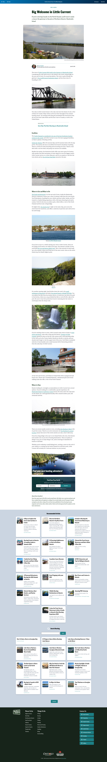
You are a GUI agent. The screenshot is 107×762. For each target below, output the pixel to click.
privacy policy (64, 488)
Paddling (39, 729)
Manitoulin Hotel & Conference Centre (42, 392)
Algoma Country (28, 713)
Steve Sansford (41, 65)
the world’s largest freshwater (46, 78)
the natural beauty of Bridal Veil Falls (61, 293)
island (56, 78)
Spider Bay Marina (37, 143)
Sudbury (27, 722)
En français (96, 1)
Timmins (27, 731)
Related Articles (41, 123)
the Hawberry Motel (66, 429)
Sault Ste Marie (86, 728)
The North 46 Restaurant (38, 194)
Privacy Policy (64, 758)
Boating (55, 7)
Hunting (39, 722)
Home (9, 1)
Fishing (38, 720)
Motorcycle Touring (41, 724)
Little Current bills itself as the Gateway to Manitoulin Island (55, 72)
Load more (54, 701)
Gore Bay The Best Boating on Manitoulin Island (53, 126)
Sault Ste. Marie (28, 720)
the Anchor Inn (45, 207)
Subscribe (103, 1)
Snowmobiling (40, 733)
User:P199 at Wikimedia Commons (55, 240)
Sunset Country (28, 724)
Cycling (38, 718)
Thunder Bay (28, 729)
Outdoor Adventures (41, 727)
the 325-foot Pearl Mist (49, 157)
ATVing (38, 713)
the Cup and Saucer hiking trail (46, 248)
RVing (38, 731)
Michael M (53, 287)
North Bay (27, 716)
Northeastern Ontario (29, 718)
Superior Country (28, 727)
